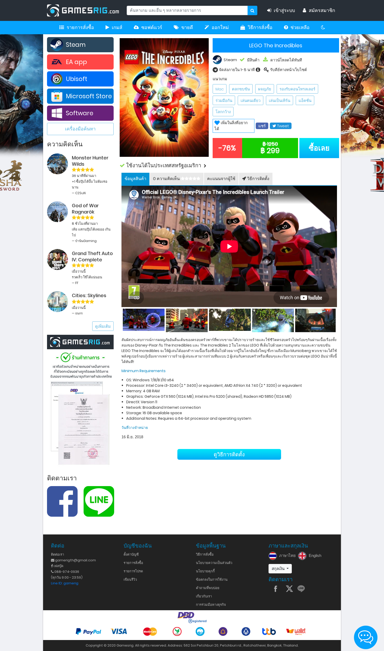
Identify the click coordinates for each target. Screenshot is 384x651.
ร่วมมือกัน (224, 100)
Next (337, 319)
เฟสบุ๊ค (58, 565)
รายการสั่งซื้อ (80, 27)
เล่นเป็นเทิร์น (279, 100)
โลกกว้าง (223, 111)
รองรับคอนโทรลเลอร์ (297, 89)
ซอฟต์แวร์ (151, 27)
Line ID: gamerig (64, 583)
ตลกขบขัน (241, 89)
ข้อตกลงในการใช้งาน (212, 579)
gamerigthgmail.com (75, 560)
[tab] (135, 179)
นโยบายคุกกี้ (205, 571)
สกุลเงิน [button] (279, 568)
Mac (220, 89)
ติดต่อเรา (57, 554)
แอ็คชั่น (305, 100)
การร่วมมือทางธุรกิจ (211, 604)
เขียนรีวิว (130, 579)
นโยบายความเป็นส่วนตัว (214, 562)
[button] (229, 165)
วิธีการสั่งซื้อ (260, 27)
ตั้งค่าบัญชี (131, 554)
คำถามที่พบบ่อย (207, 587)
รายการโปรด (133, 571)
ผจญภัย (264, 89)
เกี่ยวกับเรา (204, 596)
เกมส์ (117, 27)
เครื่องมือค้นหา (80, 128)
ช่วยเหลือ (300, 27)
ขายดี (187, 27)
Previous (121, 319)
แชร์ (262, 126)
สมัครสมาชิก (322, 10)
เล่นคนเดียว (250, 100)
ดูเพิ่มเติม (103, 326)
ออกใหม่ (220, 27)
